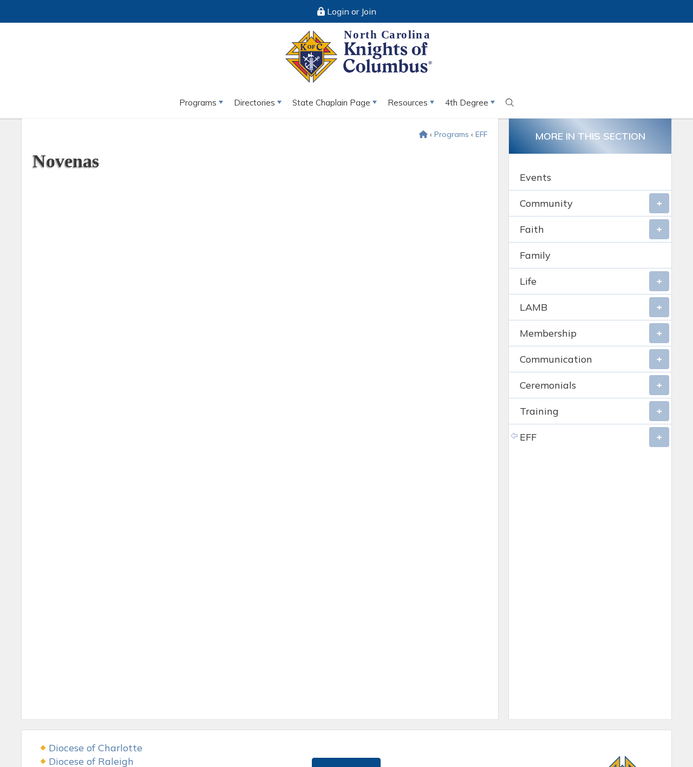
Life (528, 281)
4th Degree (466, 102)
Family (535, 255)
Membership (548, 333)
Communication (556, 359)
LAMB (533, 307)
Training (539, 411)
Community (546, 203)
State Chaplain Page (331, 102)
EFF (481, 134)
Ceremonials (548, 385)
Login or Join (350, 11)
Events (535, 177)
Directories (254, 102)
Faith (532, 229)
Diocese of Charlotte (95, 748)
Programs (198, 102)
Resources (408, 102)
